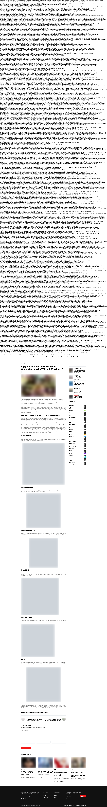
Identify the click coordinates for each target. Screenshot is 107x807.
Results (77, 450)
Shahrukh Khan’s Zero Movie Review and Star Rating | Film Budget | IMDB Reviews (78, 774)
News (55, 797)
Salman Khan (45, 712)
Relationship (77, 448)
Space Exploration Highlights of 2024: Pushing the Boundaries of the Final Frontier (80, 398)
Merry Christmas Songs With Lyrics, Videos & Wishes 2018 (60, 774)
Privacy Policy (71, 805)
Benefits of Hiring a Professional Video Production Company (78, 377)
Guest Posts (77, 432)
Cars (77, 412)
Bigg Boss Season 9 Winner (36, 712)
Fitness (77, 431)
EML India (77, 420)
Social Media (77, 451)
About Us (66, 805)
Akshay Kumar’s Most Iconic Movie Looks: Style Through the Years (28, 773)
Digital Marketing (77, 417)
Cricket (77, 415)
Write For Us (83, 805)
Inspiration (77, 436)
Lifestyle (77, 439)
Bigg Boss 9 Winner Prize (26, 712)
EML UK (77, 422)
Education (77, 419)
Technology (77, 458)
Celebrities (77, 413)
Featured (77, 427)
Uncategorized (77, 462)
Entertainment (77, 424)
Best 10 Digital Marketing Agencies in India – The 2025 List (79, 371)
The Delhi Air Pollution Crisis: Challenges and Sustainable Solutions (79, 391)
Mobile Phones (77, 443)
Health (77, 434)
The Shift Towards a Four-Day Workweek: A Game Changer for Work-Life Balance (79, 385)
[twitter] (27, 798)
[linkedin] (25, 798)
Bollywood (77, 408)
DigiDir (40, 805)
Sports (77, 453)
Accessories (77, 405)
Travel (77, 460)
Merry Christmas (77, 441)
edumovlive (58, 781)
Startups (77, 455)
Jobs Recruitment (77, 438)
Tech (77, 457)
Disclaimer (78, 805)
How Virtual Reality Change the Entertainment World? (45, 772)
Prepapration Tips (77, 446)
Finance (77, 429)
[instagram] (23, 798)
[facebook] (21, 798)
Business (77, 410)
